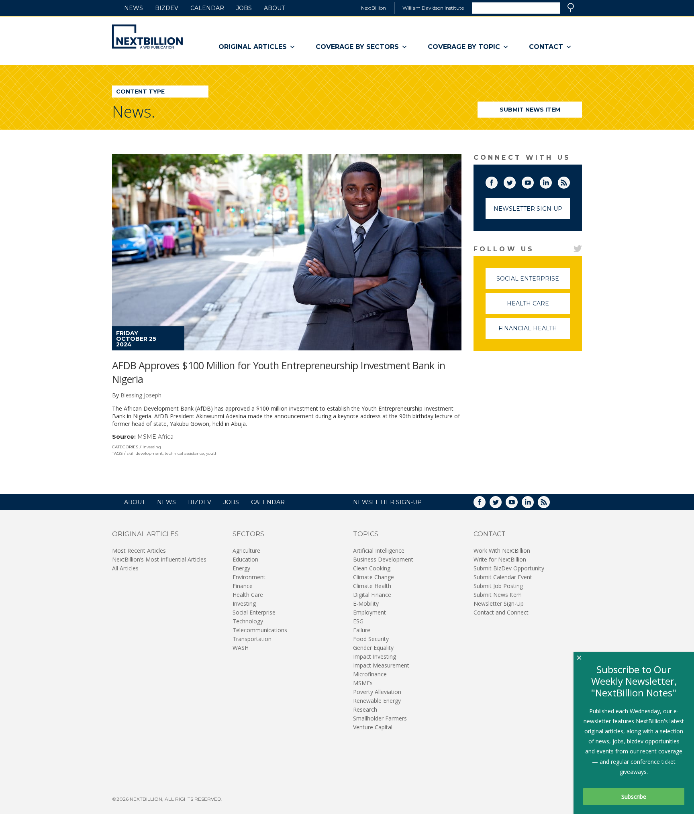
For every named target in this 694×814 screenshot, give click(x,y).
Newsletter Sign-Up (528, 208)
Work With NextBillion (502, 550)
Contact (546, 47)
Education (245, 559)
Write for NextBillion (500, 559)
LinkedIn (551, 181)
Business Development (383, 559)
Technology (248, 621)
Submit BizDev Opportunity (509, 568)
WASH (241, 647)
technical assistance (184, 453)
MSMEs (363, 683)
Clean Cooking (371, 568)
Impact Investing (374, 656)
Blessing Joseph (140, 395)
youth (212, 453)
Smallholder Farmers (380, 718)
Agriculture (246, 550)
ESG (358, 621)
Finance (243, 586)
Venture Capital (372, 727)
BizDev (166, 8)
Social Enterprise (533, 282)
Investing (152, 447)
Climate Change (373, 577)
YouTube (533, 181)
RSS (569, 181)
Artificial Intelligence (378, 550)
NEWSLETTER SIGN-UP (387, 502)
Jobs (244, 8)
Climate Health (372, 586)
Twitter (515, 181)
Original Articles (252, 47)
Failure (361, 630)
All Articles (125, 568)
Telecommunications (260, 630)
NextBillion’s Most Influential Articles (159, 559)
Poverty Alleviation (377, 692)
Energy (241, 568)
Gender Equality (373, 647)
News (133, 8)
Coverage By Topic (464, 47)
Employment (369, 612)
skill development (145, 453)
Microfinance (370, 674)
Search (570, 7)
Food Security (371, 639)
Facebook (497, 181)
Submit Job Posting (498, 586)
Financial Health (534, 332)
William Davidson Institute (433, 8)
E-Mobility (366, 603)
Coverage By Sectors (357, 47)
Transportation (252, 639)
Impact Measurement (381, 665)
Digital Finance (372, 594)
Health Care (538, 307)
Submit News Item (530, 109)
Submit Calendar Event (503, 577)
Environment (249, 577)
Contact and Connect (501, 612)
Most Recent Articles (139, 550)
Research (365, 709)
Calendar (207, 8)
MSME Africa (155, 436)
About (274, 8)
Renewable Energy (377, 700)
